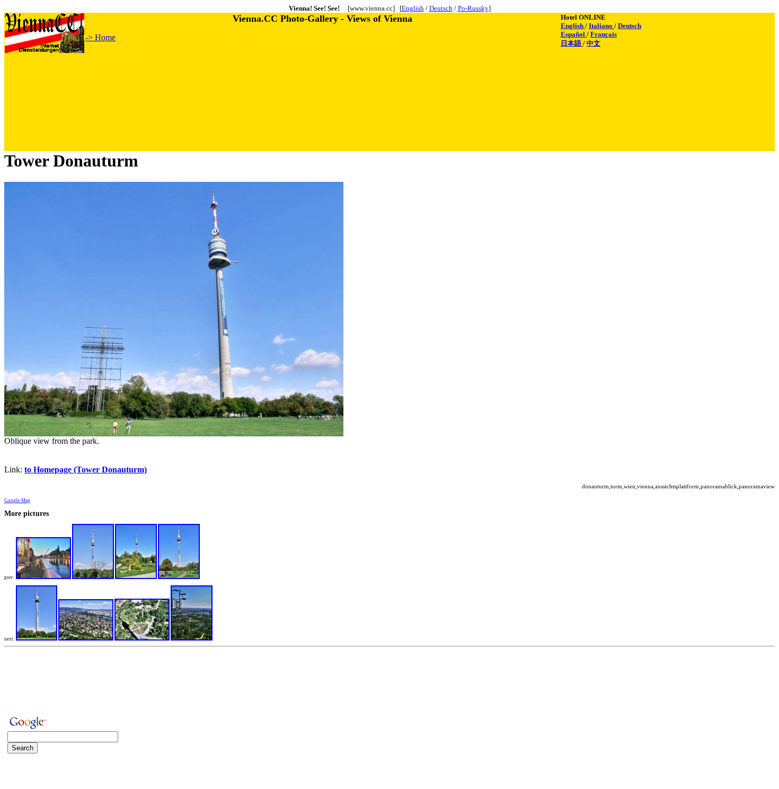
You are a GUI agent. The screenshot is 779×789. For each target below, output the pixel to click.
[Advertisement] (198, 78)
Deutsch (441, 8)
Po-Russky (473, 8)
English (413, 8)
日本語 (572, 43)
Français (603, 34)
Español (574, 34)
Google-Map (17, 500)
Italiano (601, 26)
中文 (593, 43)
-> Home (100, 37)
